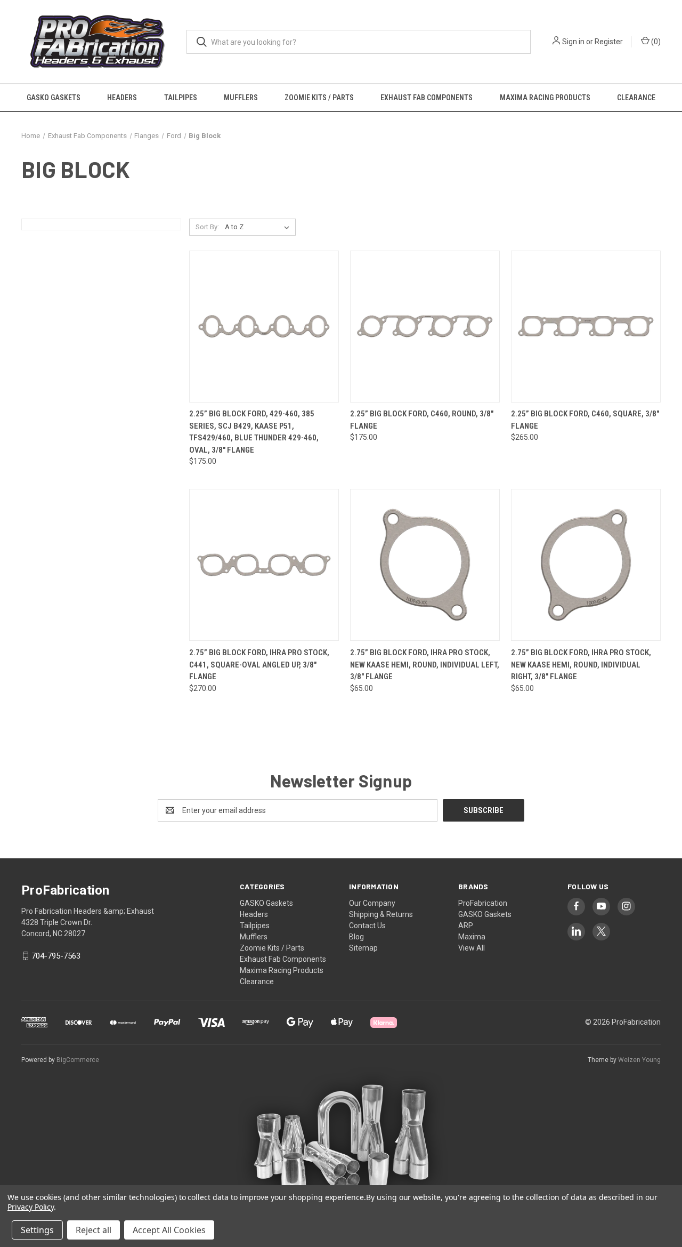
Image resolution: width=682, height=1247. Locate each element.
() (655, 41)
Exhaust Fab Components (426, 97)
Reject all (93, 1230)
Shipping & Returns (381, 914)
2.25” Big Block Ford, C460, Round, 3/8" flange (421, 420)
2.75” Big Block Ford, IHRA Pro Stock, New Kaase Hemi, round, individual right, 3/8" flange (581, 664)
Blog (356, 936)
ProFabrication (482, 903)
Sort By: (207, 227)
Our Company (372, 903)
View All (471, 948)
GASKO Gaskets (53, 97)
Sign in (573, 41)
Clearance (636, 97)
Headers (122, 97)
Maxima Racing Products (545, 97)
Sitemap (363, 948)
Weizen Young (639, 1060)
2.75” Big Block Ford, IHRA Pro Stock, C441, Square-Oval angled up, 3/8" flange (259, 664)
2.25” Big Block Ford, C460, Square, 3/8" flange (585, 420)
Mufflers (241, 97)
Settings (37, 1230)
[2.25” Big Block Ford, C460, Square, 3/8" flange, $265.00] (586, 326)
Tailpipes (180, 97)
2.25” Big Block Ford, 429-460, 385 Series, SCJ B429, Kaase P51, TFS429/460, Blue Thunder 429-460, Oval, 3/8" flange (254, 432)
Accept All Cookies (169, 1230)
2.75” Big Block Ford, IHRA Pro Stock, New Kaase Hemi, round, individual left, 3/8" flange (424, 664)
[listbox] (259, 227)
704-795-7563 (55, 956)
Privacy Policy (30, 1207)
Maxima (471, 936)
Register (609, 41)
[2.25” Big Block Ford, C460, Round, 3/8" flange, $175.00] (425, 326)
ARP (465, 925)
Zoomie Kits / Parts (319, 97)
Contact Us (367, 925)
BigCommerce (77, 1060)
